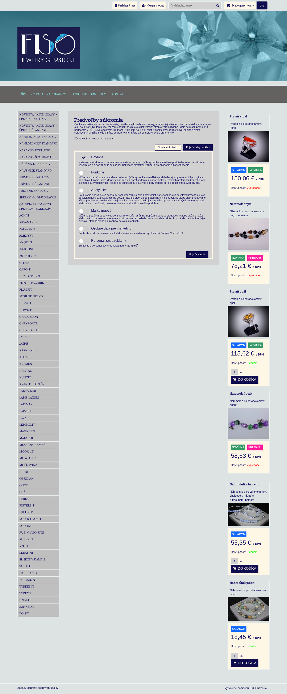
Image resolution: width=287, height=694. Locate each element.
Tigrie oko (28, 573)
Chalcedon (28, 317)
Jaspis (24, 343)
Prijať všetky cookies (198, 147)
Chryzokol (28, 323)
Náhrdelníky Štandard (38, 143)
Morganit (27, 458)
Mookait (26, 451)
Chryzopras (29, 330)
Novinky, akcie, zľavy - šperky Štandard (38, 128)
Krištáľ (25, 371)
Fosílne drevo (31, 296)
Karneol (26, 350)
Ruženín (26, 539)
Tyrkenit (26, 586)
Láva (22, 418)
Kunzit (25, 377)
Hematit (26, 303)
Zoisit (24, 613)
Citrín (24, 263)
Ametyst (26, 235)
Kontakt (118, 94)
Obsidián (26, 478)
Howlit (25, 310)
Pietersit (26, 505)
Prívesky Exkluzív (34, 177)
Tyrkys (25, 593)
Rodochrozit (30, 519)
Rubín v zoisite (31, 532)
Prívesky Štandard (34, 184)
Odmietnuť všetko (168, 147)
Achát (24, 215)
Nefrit (24, 472)
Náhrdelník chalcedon (246, 484)
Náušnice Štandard (35, 170)
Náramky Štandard (35, 157)
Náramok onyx (240, 204)
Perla (24, 499)
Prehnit (26, 512)
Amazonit (27, 229)
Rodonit (26, 526)
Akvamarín (28, 222)
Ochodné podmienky (88, 94)
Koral (24, 357)
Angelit (25, 242)
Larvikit (26, 411)
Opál (23, 492)
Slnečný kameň (32, 559)
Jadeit (24, 337)
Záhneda (26, 607)
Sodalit (25, 566)
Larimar (25, 404)
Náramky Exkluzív (34, 150)
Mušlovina (28, 465)
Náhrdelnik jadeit (242, 583)
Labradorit (28, 391)
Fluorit (25, 289)
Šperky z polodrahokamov (43, 94)
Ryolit (24, 546)
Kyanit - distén (32, 384)
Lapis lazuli (29, 397)
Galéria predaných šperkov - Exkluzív (35, 206)
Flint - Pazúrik (31, 283)
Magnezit (27, 431)
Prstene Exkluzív (33, 191)
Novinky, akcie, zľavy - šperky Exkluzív (38, 117)
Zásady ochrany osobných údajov (93, 138)
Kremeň (25, 364)
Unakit (25, 600)
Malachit (27, 438)
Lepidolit (27, 424)
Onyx (23, 485)
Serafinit (27, 553)
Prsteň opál (238, 291)
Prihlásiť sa (126, 5)
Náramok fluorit (241, 393)
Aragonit (27, 249)
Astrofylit (28, 256)
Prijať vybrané (197, 254)
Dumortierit (29, 276)
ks (241, 372)
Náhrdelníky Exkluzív (37, 137)
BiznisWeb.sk (258, 688)
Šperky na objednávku (37, 197)
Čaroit (24, 269)
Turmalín (27, 580)
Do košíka (246, 379)
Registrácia (155, 5)
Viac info (175, 233)
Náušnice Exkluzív (34, 164)
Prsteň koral (238, 116)
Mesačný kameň (32, 445)
